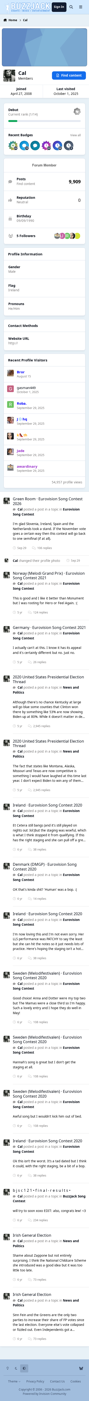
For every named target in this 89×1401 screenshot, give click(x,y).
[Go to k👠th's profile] (72, 236)
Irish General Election (32, 1235)
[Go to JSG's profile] (62, 236)
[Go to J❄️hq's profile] (10, 420)
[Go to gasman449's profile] (10, 388)
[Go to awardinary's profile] (57, 236)
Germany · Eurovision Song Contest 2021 (49, 627)
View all (75, 135)
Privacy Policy (35, 1381)
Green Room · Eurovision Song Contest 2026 (48, 501)
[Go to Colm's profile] (77, 236)
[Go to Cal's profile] (6, 501)
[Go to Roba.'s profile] (67, 236)
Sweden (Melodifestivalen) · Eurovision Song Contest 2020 (47, 975)
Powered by (44, 1394)
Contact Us (57, 1381)
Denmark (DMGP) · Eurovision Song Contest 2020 (45, 866)
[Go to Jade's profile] (10, 451)
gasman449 (26, 387)
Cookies (75, 1381)
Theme (13, 1381)
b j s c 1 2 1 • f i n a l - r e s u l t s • (41, 1190)
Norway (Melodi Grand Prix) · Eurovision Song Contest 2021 (49, 575)
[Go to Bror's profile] (10, 373)
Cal (20, 509)
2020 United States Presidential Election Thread (48, 679)
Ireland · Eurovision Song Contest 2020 (47, 805)
